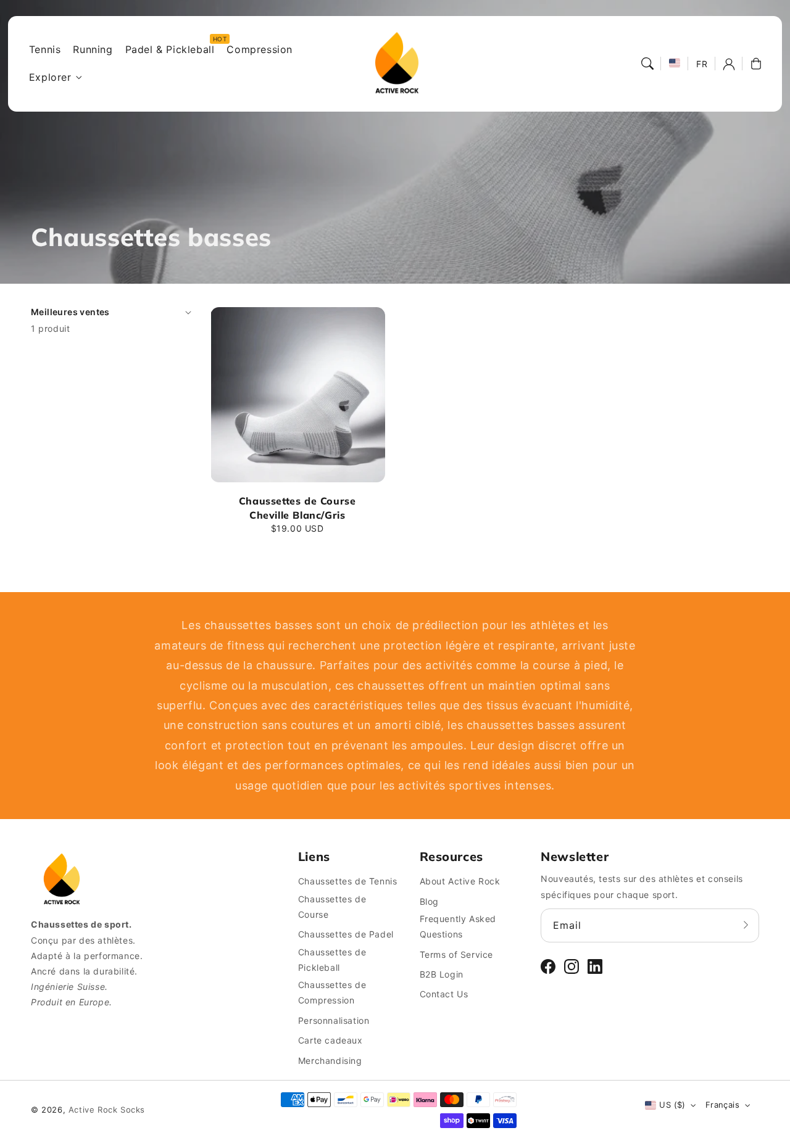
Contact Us (444, 994)
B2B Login (442, 974)
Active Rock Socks (107, 1109)
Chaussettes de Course (332, 907)
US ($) (672, 1105)
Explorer (50, 77)
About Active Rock (460, 881)
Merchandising (330, 1060)
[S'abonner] (745, 925)
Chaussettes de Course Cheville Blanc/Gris (297, 508)
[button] (647, 63)
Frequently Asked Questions (458, 926)
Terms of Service (457, 954)
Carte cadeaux (330, 1040)
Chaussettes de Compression (332, 992)
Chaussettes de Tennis (347, 881)
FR (701, 64)
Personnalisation (334, 1020)
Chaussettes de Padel (346, 934)
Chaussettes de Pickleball (332, 960)
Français (722, 1105)
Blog (429, 901)
